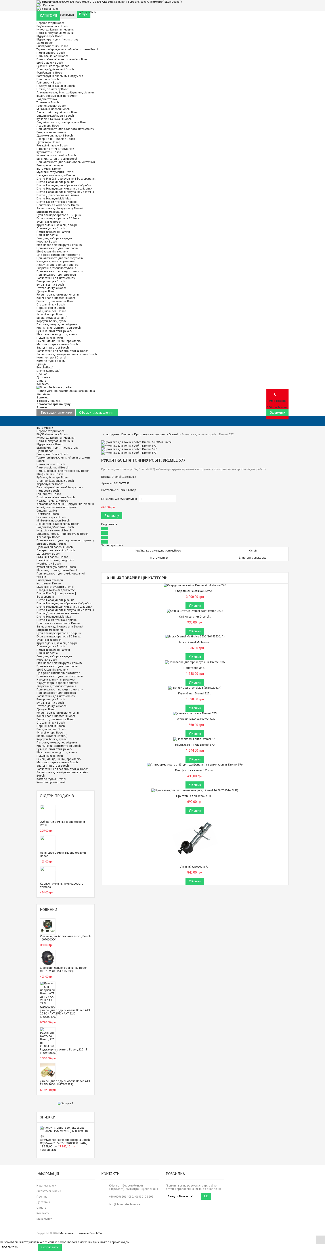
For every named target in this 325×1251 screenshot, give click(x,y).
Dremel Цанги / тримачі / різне (56, 201)
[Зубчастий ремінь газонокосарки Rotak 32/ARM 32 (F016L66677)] (47, 808)
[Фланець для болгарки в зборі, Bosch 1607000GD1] (47, 932)
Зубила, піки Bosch (48, 221)
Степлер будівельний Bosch (55, 69)
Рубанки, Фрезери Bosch (52, 66)
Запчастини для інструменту (55, 278)
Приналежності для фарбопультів (59, 258)
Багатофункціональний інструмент (59, 76)
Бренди (41, 364)
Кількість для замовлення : (119, 498)
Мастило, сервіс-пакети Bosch (57, 344)
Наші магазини (46, 1185)
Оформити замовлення (96, 412)
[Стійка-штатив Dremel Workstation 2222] (195, 610)
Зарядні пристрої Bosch (52, 347)
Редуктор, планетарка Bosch (55, 301)
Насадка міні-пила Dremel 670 (194, 744)
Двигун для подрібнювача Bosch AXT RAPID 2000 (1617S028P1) (65, 1082)
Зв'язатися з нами (48, 1191)
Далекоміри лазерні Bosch (54, 135)
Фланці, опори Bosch (50, 314)
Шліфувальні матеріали (52, 251)
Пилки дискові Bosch (50, 52)
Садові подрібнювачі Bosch (55, 115)
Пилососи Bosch (47, 79)
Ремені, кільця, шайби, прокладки (58, 341)
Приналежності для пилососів (57, 248)
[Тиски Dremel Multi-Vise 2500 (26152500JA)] (195, 636)
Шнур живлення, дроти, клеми (56, 334)
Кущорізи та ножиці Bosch (54, 119)
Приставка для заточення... (195, 796)
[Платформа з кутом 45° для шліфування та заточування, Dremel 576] (195, 764)
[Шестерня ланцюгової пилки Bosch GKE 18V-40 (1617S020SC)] (47, 964)
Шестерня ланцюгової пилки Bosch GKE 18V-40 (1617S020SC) (63, 969)
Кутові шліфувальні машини (55, 29)
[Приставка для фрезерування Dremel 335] (195, 662)
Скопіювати (49, 1247)
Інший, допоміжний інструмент (57, 95)
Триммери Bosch (47, 102)
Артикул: (107, 483)
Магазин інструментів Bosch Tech (81, 1233)
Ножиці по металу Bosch (52, 89)
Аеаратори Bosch (48, 125)
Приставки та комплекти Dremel (58, 205)
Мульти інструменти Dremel (55, 172)
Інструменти (44, 427)
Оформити (277, 412)
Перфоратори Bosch (50, 23)
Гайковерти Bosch (48, 82)
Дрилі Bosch (44, 42)
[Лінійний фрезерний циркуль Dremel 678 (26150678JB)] (194, 815)
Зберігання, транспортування (56, 268)
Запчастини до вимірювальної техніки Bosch (66, 354)
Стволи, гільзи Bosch (50, 304)
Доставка (43, 377)
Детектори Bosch (48, 142)
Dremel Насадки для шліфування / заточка (65, 191)
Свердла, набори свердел (54, 238)
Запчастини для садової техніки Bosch (62, 351)
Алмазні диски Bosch (50, 228)
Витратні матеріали (49, 211)
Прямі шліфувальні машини (55, 32)
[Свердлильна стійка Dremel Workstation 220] (195, 585)
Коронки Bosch (46, 241)
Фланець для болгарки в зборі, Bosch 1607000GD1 (65, 937)
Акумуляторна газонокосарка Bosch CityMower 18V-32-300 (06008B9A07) (65, 1141)
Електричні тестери (49, 165)
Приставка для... (195, 667)
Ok (206, 1196)
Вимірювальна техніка (51, 132)
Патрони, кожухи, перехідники (56, 324)
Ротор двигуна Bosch (50, 281)
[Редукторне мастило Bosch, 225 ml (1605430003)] (47, 1046)
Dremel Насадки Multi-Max (53, 198)
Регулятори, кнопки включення (57, 294)
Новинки (48, 910)
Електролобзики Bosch (52, 46)
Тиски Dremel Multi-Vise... (195, 642)
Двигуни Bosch (46, 291)
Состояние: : (109, 490)
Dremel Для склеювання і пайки (57, 195)
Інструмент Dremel (48, 168)
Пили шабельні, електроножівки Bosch (62, 59)
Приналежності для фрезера (56, 274)
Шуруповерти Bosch (49, 36)
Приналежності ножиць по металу (59, 271)
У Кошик (195, 605)
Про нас (41, 374)
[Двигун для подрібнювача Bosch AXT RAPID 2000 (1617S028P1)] (47, 1077)
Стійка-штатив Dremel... (195, 616)
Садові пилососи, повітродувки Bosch (62, 122)
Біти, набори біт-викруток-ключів (59, 244)
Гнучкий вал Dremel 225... (194, 693)
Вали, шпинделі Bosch (51, 311)
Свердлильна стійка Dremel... (194, 591)
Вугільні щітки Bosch (50, 284)
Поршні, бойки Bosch (50, 307)
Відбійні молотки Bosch (52, 26)
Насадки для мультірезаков (55, 261)
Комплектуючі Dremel (51, 357)
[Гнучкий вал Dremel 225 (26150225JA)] (195, 687)
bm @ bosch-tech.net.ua (124, 1204)
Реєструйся (66, 14)
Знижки (47, 1117)
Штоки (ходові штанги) (51, 317)
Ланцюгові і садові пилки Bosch (57, 112)
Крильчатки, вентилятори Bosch (58, 327)
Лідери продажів (57, 796)
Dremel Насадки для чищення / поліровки (64, 188)
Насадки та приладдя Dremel (55, 175)
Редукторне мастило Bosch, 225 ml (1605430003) (63, 1051)
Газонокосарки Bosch (51, 105)
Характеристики (112, 545)
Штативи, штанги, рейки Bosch (57, 158)
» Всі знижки (48, 1149)
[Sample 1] (65, 1103)
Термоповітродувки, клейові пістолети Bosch (67, 49)
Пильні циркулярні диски (53, 231)
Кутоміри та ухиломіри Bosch (56, 155)
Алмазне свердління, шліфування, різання (65, 92)
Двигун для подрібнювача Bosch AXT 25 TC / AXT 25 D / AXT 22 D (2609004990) (65, 1013)
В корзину (112, 515)
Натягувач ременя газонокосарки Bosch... (63, 854)
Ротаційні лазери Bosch (52, 145)
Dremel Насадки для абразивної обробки (64, 185)
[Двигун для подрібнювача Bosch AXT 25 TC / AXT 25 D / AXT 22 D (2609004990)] (47, 1006)
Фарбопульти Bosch (49, 72)
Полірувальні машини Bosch (55, 85)
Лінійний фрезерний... (194, 866)
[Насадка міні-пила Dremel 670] (194, 739)
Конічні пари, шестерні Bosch (56, 297)
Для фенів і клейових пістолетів (58, 254)
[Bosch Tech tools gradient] (54, 387)
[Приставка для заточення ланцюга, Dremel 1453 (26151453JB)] (194, 790)
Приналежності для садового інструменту (65, 129)
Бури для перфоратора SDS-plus (58, 215)
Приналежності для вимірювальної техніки (65, 162)
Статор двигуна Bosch (51, 288)
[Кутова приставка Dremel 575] (194, 713)
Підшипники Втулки (49, 337)
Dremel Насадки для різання (55, 182)
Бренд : (106, 476)
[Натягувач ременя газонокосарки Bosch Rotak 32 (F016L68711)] (47, 839)
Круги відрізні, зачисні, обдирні (57, 225)
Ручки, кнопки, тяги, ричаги (54, 331)
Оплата (41, 380)
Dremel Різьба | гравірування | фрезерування (66, 178)
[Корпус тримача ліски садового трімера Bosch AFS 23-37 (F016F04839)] (47, 870)
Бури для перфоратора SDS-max (58, 218)
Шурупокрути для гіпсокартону (57, 39)
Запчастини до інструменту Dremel (59, 208)
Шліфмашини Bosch (49, 62)
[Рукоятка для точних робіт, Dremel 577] (129, 445)
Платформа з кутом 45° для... (195, 770)
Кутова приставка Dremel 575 (195, 719)
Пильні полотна (47, 235)
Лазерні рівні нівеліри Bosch (55, 138)
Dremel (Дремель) (48, 370)
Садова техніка (46, 99)
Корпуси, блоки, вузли (51, 321)
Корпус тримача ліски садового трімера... (61, 885)
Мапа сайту (44, 1218)
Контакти (42, 384)
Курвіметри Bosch (48, 152)
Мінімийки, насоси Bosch (53, 109)
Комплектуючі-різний (50, 360)
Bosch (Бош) (44, 367)
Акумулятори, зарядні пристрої (57, 264)
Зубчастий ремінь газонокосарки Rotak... (62, 823)
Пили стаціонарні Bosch (52, 56)
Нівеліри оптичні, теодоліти (55, 148)
